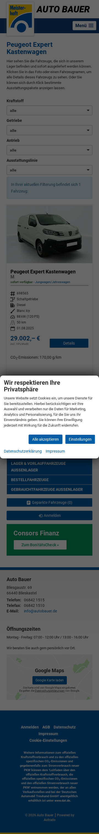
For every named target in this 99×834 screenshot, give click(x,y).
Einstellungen (80, 439)
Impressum (55, 451)
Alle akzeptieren (45, 439)
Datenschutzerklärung (23, 451)
